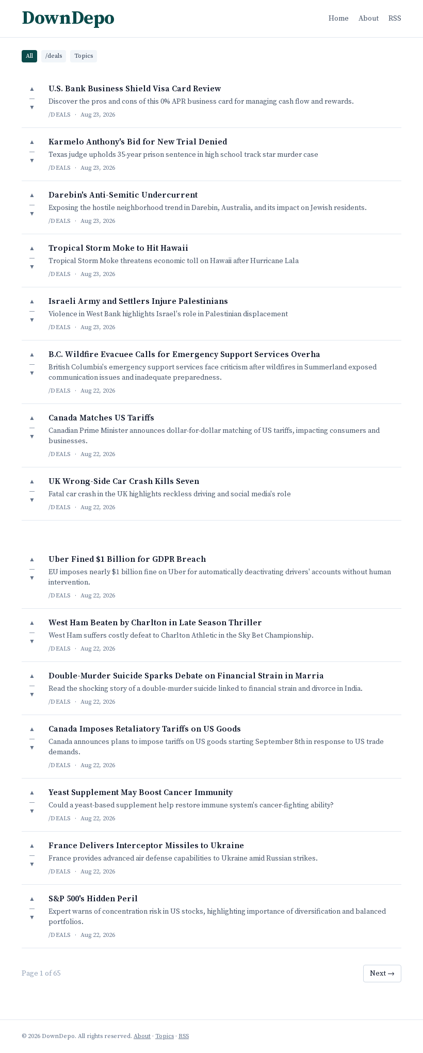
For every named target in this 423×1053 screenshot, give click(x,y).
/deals (53, 56)
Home (339, 18)
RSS (394, 18)
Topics (83, 56)
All (29, 56)
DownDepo (68, 18)
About (369, 18)
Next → (382, 973)
